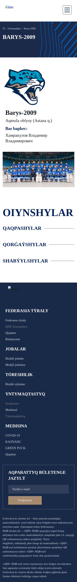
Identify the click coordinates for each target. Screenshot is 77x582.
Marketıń (11, 410)
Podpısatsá (25, 500)
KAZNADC (13, 441)
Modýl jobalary (15, 365)
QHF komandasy (16, 326)
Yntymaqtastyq (15, 416)
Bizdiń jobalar (14, 358)
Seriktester (12, 403)
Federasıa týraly (15, 320)
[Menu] (67, 9)
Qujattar (10, 333)
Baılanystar (12, 339)
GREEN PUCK (15, 448)
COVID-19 (12, 435)
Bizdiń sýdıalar (15, 384)
